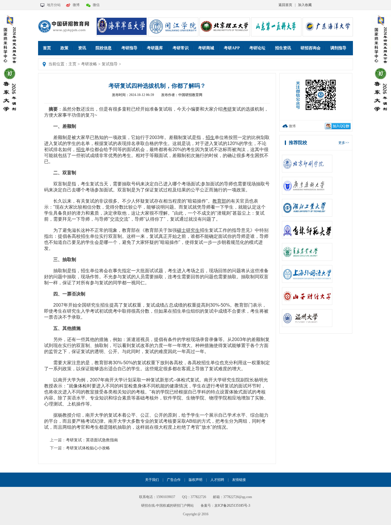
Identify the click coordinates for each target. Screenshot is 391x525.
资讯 (82, 48)
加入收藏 (305, 5)
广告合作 (174, 480)
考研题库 (155, 48)
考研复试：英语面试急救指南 (92, 440)
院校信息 (104, 48)
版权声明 (195, 480)
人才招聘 (217, 480)
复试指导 (110, 64)
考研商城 (206, 48)
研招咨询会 (311, 48)
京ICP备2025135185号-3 (232, 506)
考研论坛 (257, 48)
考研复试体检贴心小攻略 (88, 448)
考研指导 (129, 48)
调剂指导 (338, 48)
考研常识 (181, 48)
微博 (76, 5)
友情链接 (239, 480)
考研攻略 (89, 64)
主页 (72, 64)
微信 (96, 5)
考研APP (232, 48)
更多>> (343, 143)
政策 (64, 48)
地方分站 (54, 5)
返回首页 (285, 5)
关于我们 (152, 480)
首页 (47, 48)
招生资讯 (283, 48)
